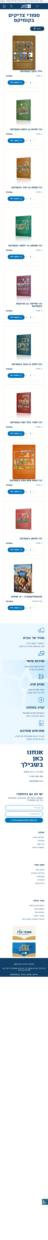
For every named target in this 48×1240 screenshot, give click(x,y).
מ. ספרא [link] (39, 76)
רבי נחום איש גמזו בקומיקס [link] (26, 480)
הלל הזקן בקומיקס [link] (31, 71)
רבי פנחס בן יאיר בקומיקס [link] (26, 187)
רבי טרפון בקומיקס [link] (31, 538)
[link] (45, 1202)
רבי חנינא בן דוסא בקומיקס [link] (26, 129)
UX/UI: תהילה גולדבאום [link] (24, 964)
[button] (46, 1)
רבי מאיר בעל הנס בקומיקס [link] (26, 422)
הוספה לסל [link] (14, 82)
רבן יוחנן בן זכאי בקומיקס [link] (27, 364)
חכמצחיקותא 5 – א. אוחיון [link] (26, 596)
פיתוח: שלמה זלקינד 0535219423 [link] (24, 975)
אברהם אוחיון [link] (37, 601)
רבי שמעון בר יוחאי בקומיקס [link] (25, 245)
